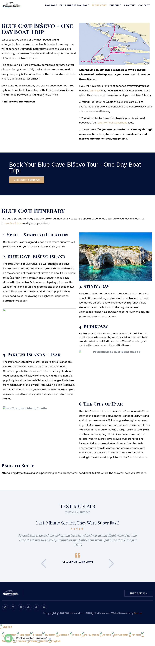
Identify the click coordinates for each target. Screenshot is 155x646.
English (7, 627)
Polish (33, 641)
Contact (144, 5)
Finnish (136, 634)
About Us (129, 5)
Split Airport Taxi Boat (74, 5)
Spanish (25, 634)
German (64, 634)
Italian (77, 634)
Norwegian (121, 634)
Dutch (44, 641)
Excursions (99, 5)
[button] (26, 179)
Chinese (21, 641)
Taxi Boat (51, 5)
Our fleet (115, 5)
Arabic (107, 634)
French (37, 634)
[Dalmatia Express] (11, 5)
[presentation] (44, 563)
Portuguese (92, 634)
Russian (50, 634)
